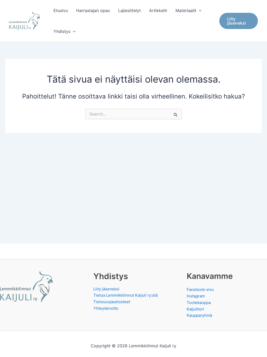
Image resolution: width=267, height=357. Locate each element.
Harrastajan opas (93, 10)
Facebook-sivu (200, 289)
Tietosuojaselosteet (111, 301)
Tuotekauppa (199, 302)
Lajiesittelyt (129, 10)
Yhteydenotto (105, 308)
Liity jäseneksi (106, 288)
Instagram (196, 295)
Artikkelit (158, 10)
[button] (199, 10)
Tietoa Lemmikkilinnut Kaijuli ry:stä (125, 295)
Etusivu (60, 10)
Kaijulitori (195, 309)
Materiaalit (185, 10)
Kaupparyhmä (199, 315)
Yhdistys (61, 31)
